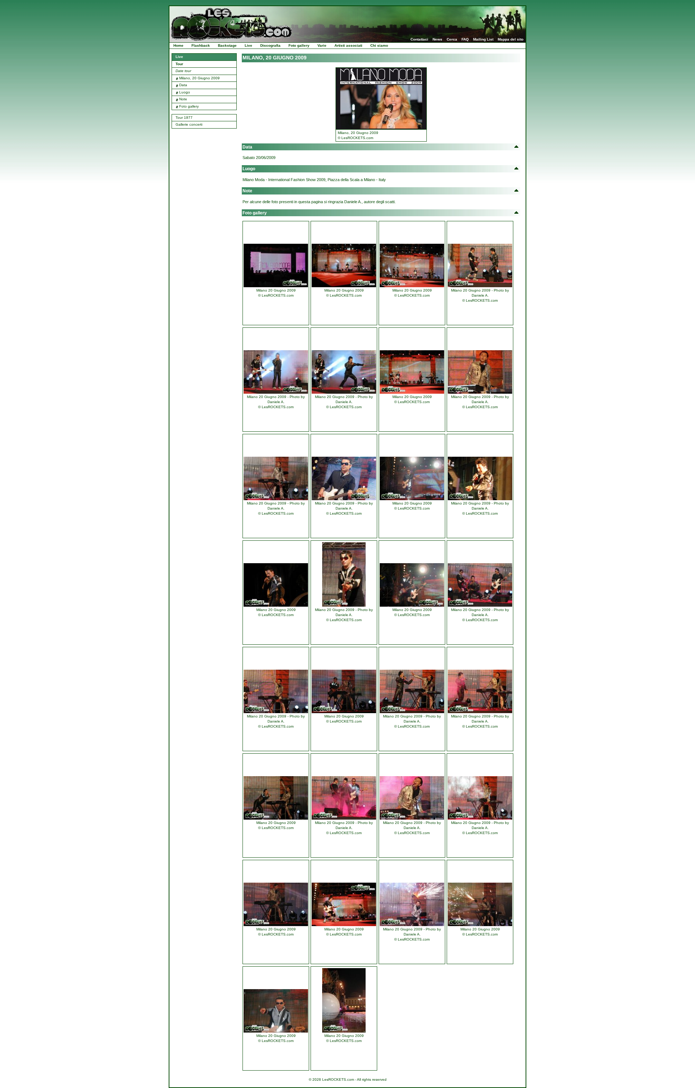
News (437, 39)
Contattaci (419, 39)
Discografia (270, 45)
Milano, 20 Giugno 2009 (199, 78)
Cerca (452, 39)
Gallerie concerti (189, 124)
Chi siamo (379, 45)
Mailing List (483, 39)
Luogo (184, 92)
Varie (322, 45)
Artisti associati (348, 45)
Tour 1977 (184, 118)
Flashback (200, 45)
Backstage (227, 45)
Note (183, 99)
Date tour (183, 71)
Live (248, 45)
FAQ (465, 39)
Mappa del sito (510, 39)
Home (178, 45)
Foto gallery (298, 45)
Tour (179, 64)
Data (183, 85)
